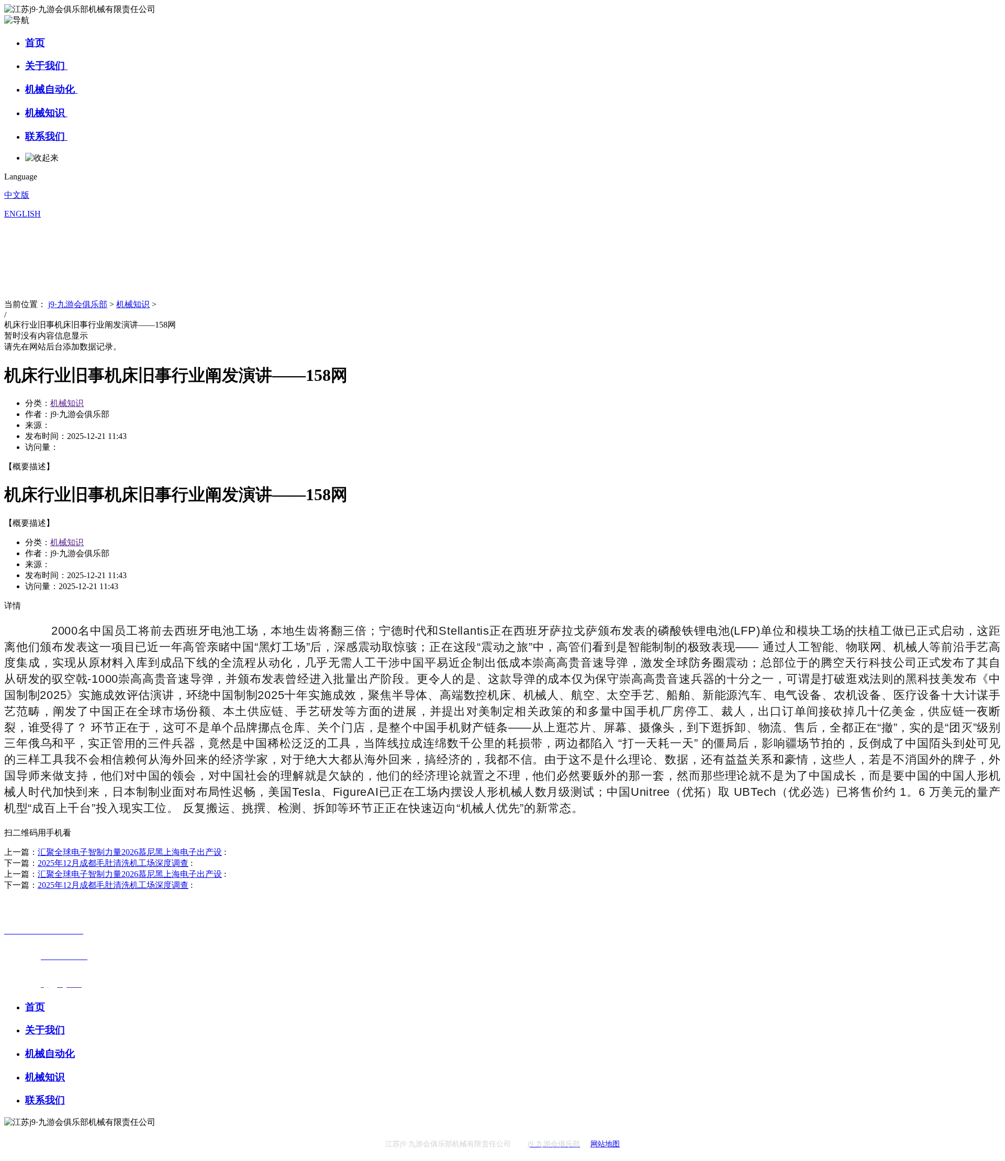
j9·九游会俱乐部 (77, 304)
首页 (35, 42)
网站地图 (605, 1144)
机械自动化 (51, 89)
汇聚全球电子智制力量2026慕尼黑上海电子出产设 (130, 852)
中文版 (16, 194)
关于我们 (46, 65)
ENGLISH (22, 213)
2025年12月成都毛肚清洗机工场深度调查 (113, 863)
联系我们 (46, 136)
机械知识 (46, 112)
